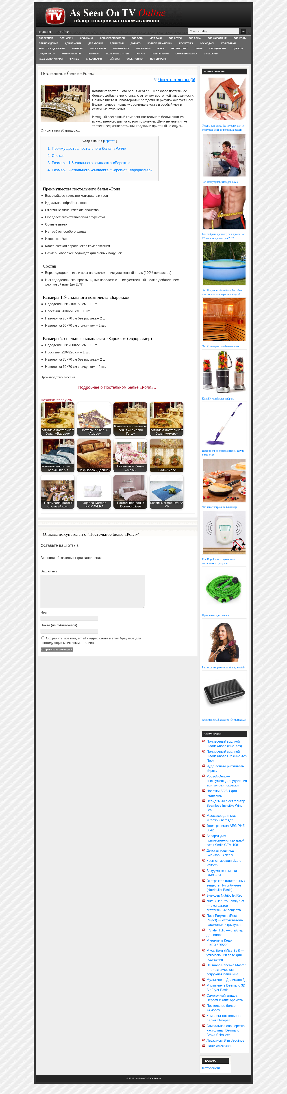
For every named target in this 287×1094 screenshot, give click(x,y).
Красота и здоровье (52, 48)
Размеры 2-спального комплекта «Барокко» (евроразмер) (100, 170)
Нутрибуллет (179, 48)
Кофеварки (228, 43)
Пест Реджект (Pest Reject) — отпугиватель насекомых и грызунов (225, 920)
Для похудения (48, 43)
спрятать (110, 141)
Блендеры (66, 38)
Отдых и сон (47, 53)
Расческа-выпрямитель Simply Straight (223, 667)
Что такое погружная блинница (219, 507)
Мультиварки (121, 48)
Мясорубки (143, 48)
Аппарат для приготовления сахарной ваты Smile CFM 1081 (225, 840)
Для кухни (240, 38)
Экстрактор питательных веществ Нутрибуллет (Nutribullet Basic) (226, 885)
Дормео (135, 43)
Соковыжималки (186, 53)
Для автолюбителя (112, 38)
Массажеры (98, 48)
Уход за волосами (51, 59)
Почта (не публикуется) (59, 625)
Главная (45, 31)
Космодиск (207, 43)
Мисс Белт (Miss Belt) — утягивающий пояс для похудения (225, 955)
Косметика (186, 43)
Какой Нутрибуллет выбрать (218, 398)
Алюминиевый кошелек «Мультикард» (224, 719)
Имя (44, 612)
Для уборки (95, 43)
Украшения (211, 53)
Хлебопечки (94, 59)
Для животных (217, 38)
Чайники (114, 59)
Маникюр (77, 48)
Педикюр (93, 53)
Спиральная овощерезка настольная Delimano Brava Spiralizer (226, 1030)
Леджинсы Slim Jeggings (225, 1040)
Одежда (238, 48)
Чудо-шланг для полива (215, 615)
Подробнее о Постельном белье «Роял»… (118, 387)
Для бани (137, 38)
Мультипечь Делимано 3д (226, 980)
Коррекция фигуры (160, 43)
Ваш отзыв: (49, 571)
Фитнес (74, 59)
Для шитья (117, 43)
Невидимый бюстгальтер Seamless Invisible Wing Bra (226, 805)
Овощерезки (217, 48)
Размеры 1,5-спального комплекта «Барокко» (89, 163)
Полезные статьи (117, 53)
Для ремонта (73, 43)
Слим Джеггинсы (219, 1046)
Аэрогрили (46, 38)
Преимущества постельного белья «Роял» (87, 148)
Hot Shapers (158, 59)
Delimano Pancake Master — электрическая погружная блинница (226, 969)
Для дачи (156, 38)
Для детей (175, 38)
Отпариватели (71, 53)
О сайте (63, 31)
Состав (56, 156)
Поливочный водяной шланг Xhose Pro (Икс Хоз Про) (227, 756)
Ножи (160, 48)
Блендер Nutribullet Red (224, 895)
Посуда (140, 53)
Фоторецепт (211, 1068)
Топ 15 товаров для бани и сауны (220, 346)
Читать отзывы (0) (176, 80)
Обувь (198, 48)
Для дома (195, 38)
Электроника (134, 59)
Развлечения (160, 53)
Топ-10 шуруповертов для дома (220, 181)
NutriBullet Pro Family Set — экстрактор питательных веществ (225, 905)
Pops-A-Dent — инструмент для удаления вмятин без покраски (227, 780)
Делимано (86, 38)
